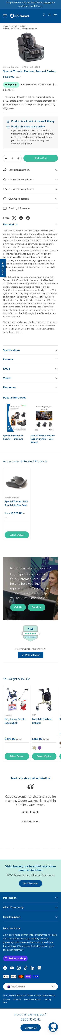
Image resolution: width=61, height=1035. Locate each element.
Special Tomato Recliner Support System (20, 28)
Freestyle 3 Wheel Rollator (42, 721)
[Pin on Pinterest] (27, 218)
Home (5, 26)
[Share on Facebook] (21, 218)
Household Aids (18, 26)
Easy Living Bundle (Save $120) (15, 721)
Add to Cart (41, 158)
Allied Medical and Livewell (21, 995)
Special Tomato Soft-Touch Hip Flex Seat (16, 503)
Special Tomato (11, 67)
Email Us (36, 607)
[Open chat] (53, 1027)
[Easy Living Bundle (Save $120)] (17, 699)
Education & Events (32, 999)
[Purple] (39, 748)
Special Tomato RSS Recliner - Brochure (13, 437)
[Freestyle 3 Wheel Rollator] (44, 699)
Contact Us (31, 1027)
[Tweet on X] (14, 218)
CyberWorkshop (48, 995)
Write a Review (32, 656)
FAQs (5, 1002)
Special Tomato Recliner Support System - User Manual (42, 439)
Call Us (18, 607)
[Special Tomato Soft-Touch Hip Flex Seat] (17, 482)
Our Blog (47, 999)
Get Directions (30, 883)
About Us (17, 999)
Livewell (47, 2)
